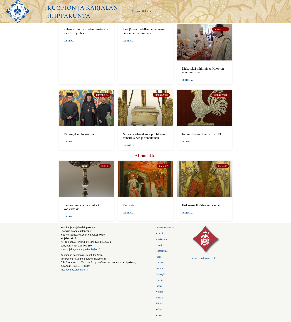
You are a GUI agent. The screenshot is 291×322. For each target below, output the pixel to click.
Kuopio (159, 279)
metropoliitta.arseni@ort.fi (74, 269)
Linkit (145, 11)
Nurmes (159, 291)
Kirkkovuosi (161, 239)
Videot (159, 315)
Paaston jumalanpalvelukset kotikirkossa (81, 207)
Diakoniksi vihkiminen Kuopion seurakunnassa (203, 70)
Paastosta (129, 205)
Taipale (159, 303)
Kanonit (159, 233)
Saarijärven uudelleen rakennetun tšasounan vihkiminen (144, 31)
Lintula (159, 285)
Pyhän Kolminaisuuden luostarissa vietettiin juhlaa (86, 31)
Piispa (158, 256)
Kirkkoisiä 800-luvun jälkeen (201, 205)
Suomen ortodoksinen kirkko (204, 258)
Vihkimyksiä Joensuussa (79, 134)
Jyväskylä (160, 274)
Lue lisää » (69, 41)
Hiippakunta (161, 250)
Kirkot (159, 244)
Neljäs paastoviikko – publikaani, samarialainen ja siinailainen (144, 136)
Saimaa (159, 297)
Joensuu (159, 268)
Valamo (159, 309)
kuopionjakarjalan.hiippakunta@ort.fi (80, 249)
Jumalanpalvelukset (165, 227)
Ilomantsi (160, 262)
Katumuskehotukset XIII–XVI (201, 134)
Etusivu (136, 11)
